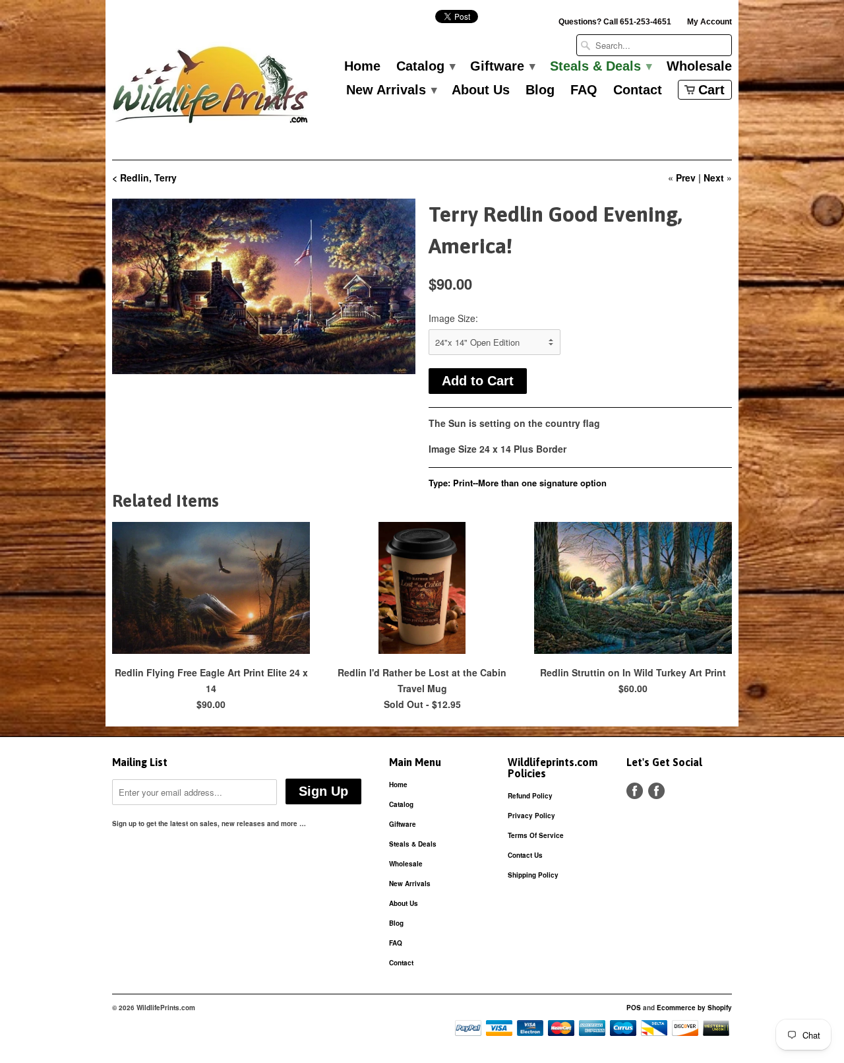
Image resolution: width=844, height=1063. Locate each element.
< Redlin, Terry (144, 177)
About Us (481, 90)
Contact (637, 90)
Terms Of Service (536, 835)
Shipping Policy (533, 875)
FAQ (583, 90)
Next (714, 177)
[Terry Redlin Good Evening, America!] (263, 286)
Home (362, 66)
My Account (709, 21)
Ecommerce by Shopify (694, 1007)
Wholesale (699, 66)
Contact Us (525, 855)
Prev (686, 177)
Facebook (634, 791)
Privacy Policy (531, 815)
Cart (711, 89)
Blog (540, 90)
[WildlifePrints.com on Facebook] (656, 791)
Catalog (425, 66)
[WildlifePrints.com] (211, 88)
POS (633, 1007)
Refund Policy (530, 795)
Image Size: (453, 318)
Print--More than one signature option (530, 482)
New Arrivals (391, 90)
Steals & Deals (600, 66)
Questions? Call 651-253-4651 (614, 21)
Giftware (502, 66)
